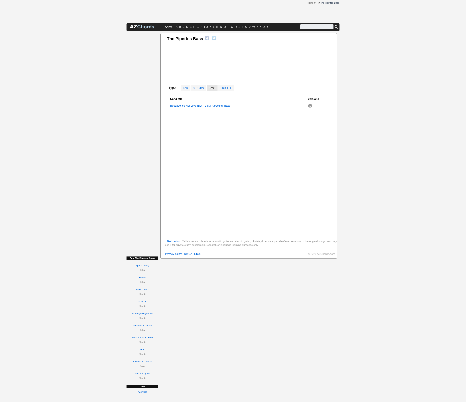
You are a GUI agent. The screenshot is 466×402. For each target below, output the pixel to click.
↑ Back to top (172, 241)
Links (197, 253)
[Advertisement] (142, 87)
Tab (185, 88)
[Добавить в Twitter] (214, 38)
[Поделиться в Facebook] (207, 38)
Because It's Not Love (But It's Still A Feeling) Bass (200, 105)
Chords (198, 88)
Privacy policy (173, 253)
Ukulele (226, 88)
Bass (212, 88)
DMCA (188, 253)
